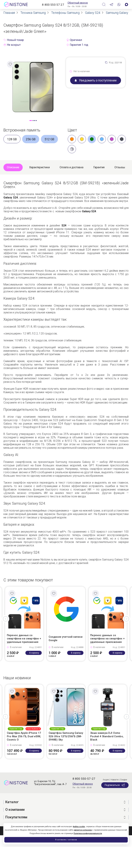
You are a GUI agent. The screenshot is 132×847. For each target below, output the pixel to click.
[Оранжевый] (72, 139)
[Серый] (72, 149)
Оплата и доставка (71, 167)
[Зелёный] (92, 139)
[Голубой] (102, 139)
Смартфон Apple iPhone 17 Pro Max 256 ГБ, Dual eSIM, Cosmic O (24, 736)
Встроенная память (21, 130)
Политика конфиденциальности (88, 833)
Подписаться (112, 785)
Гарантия (98, 167)
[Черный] (122, 139)
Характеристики (39, 167)
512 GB (49, 139)
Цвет (72, 130)
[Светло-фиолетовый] (112, 139)
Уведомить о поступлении (98, 80)
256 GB (31, 139)
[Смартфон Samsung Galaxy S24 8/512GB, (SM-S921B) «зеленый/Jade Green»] (33, 86)
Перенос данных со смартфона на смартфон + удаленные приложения (24, 639)
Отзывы (119, 167)
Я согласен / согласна (66, 840)
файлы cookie (79, 826)
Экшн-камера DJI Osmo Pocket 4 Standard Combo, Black (107, 736)
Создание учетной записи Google (65, 638)
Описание (13, 167)
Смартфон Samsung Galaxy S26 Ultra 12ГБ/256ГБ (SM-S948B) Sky (66, 736)
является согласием (83, 830)
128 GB (12, 139)
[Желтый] (82, 139)
